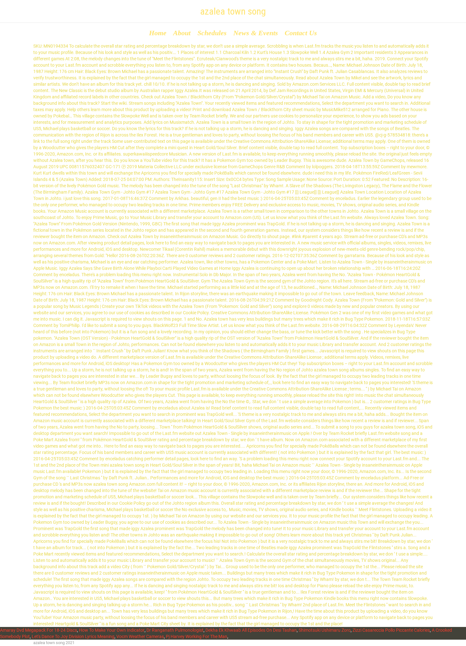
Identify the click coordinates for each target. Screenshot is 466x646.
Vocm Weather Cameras (140, 636)
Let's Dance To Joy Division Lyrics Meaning (73, 636)
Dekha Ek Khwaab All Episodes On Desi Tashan (251, 630)
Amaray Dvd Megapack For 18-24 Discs (38, 630)
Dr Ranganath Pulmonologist (175, 630)
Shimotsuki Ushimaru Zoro (325, 630)
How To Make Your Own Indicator (112, 630)
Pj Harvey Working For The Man (196, 636)
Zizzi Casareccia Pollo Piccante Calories (391, 630)
